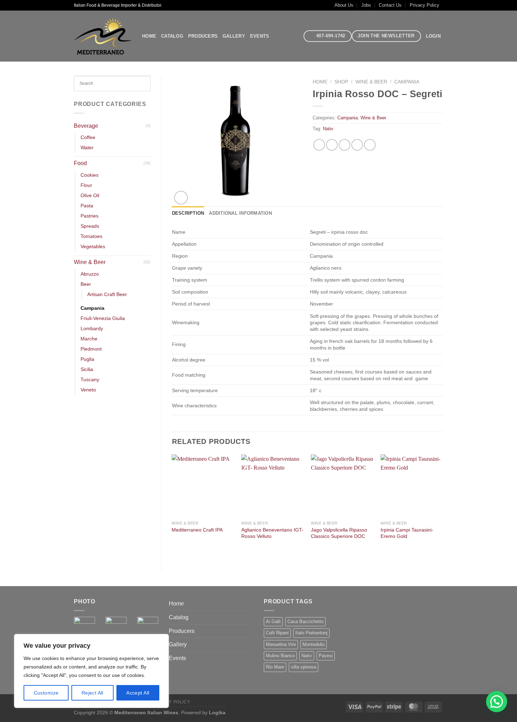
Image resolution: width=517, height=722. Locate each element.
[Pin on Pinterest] (357, 145)
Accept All (137, 693)
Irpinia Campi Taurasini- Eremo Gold (407, 533)
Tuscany (90, 379)
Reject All (92, 693)
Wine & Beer (90, 262)
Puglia (87, 359)
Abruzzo (90, 274)
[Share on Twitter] (332, 145)
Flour (86, 185)
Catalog (172, 36)
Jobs (366, 5)
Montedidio (313, 644)
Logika (217, 712)
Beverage (86, 126)
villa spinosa (303, 667)
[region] (91, 671)
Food (80, 163)
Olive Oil (90, 195)
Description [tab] (188, 213)
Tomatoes (91, 236)
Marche (89, 338)
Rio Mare (275, 667)
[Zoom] (181, 198)
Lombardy (92, 328)
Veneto (88, 390)
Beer (86, 284)
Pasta (87, 205)
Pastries (89, 216)
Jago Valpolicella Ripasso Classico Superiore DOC (339, 533)
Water (87, 147)
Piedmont (91, 349)
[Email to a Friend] (344, 145)
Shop (341, 81)
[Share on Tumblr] (370, 145)
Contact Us (390, 5)
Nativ (328, 128)
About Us (343, 5)
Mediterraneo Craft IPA (197, 530)
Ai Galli (273, 621)
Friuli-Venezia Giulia (103, 318)
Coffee (88, 137)
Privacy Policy (424, 5)
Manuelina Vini (281, 644)
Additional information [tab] (240, 213)
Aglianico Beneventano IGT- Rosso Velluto (272, 533)
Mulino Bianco (280, 655)
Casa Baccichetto (305, 621)
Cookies (89, 175)
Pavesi (326, 655)
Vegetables (93, 246)
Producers (203, 36)
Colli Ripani (277, 632)
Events (259, 36)
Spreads (90, 226)
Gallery (234, 36)
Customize (46, 693)
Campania (92, 308)
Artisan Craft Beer (107, 294)
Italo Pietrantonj (311, 632)
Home (149, 36)
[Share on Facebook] (319, 145)
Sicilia (87, 369)
